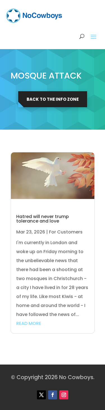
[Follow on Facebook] (52, 394)
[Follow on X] (41, 394)
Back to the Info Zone (53, 99)
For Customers (66, 232)
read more (28, 323)
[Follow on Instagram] (63, 394)
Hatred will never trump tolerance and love (42, 218)
